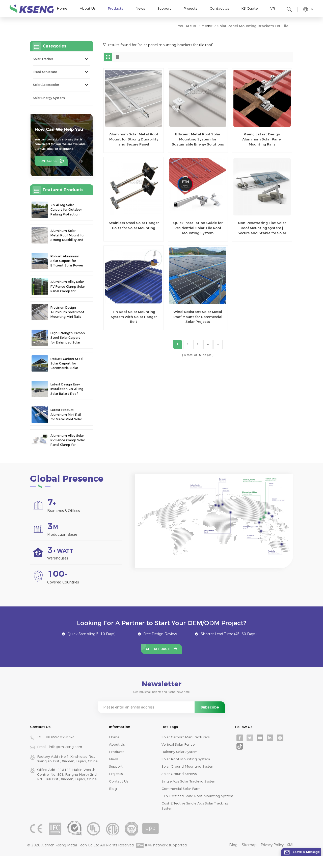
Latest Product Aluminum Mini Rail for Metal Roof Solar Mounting (66, 415)
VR (272, 8)
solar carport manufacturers (185, 737)
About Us (87, 8)
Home (62, 8)
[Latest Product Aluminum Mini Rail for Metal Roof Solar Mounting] (40, 414)
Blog (113, 789)
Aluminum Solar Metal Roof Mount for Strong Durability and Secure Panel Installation (133, 139)
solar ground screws (179, 774)
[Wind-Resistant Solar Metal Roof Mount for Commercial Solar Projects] (197, 275)
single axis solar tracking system (189, 781)
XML (290, 845)
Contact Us (219, 8)
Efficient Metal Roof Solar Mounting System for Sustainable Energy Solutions (198, 139)
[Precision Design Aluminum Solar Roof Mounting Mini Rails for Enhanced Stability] (40, 312)
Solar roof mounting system (186, 759)
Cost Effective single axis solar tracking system (195, 805)
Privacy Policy (272, 845)
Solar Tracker (43, 59)
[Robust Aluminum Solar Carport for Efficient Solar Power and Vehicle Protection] (40, 261)
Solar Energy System (49, 98)
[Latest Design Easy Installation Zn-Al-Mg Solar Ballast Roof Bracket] (40, 389)
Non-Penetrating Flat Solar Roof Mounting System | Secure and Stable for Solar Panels (262, 228)
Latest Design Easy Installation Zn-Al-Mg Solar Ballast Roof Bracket (66, 389)
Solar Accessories (46, 85)
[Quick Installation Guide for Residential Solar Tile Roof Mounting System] (197, 186)
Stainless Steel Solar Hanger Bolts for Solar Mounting (134, 225)
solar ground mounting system (188, 766)
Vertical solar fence (178, 744)
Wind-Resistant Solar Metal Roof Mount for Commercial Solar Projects (197, 317)
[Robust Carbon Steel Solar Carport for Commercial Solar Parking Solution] (40, 363)
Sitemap (249, 845)
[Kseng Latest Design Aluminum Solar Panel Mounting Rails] (261, 98)
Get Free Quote (158, 649)
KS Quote (249, 8)
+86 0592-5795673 (59, 737)
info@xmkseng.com (65, 747)
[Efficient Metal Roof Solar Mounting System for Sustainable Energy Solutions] (197, 98)
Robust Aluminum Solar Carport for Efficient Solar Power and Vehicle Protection (66, 261)
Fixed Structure (45, 72)
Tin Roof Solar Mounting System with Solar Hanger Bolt (134, 317)
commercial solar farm (181, 789)
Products (115, 8)
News (140, 8)
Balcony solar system (180, 752)
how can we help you (59, 129)
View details (131, 146)
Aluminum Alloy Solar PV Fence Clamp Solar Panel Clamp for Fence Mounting (67, 287)
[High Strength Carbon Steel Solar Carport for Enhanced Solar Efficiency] (40, 338)
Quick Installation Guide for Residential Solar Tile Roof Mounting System (198, 228)
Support (164, 8)
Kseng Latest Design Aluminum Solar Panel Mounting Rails (262, 139)
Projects (190, 8)
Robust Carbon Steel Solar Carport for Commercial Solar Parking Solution (66, 364)
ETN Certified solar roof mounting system (197, 796)
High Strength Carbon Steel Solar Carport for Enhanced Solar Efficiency (67, 338)
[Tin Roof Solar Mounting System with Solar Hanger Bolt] (133, 275)
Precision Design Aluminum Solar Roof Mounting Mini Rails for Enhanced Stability (67, 312)
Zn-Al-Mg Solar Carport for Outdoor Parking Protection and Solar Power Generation (66, 210)
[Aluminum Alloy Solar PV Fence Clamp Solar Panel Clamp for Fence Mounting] (40, 286)
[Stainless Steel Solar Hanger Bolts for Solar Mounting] (133, 186)
